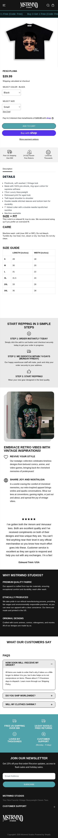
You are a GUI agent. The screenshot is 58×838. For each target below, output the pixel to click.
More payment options (29, 139)
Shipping (6, 81)
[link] (29, 818)
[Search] (48, 5)
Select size (9, 101)
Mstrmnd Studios (27, 835)
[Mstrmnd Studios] (29, 5)
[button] (4, 5)
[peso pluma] (29, 42)
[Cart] (52, 5)
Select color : (14, 87)
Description (7, 169)
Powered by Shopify (43, 835)
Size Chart (6, 112)
